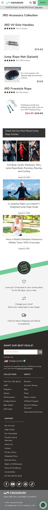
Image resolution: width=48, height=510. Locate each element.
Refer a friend (30, 397)
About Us (9, 444)
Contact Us (8, 357)
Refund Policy (10, 460)
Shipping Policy (11, 456)
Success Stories (31, 385)
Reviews (27, 382)
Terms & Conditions (13, 468)
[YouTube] (12, 484)
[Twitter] (19, 484)
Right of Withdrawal (13, 464)
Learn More (38, 7)
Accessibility (10, 472)
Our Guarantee (11, 434)
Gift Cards (8, 409)
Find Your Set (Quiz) (12, 382)
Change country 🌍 (17, 361)
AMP (6, 385)
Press (26, 393)
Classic (7, 393)
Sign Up (39, 352)
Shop (43, 3)
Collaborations (10, 401)
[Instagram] (25, 484)
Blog (26, 389)
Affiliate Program (31, 401)
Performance (9, 397)
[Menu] (2, 2)
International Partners (33, 412)
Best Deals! (8, 405)
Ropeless (7, 389)
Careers (8, 448)
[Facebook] (6, 484)
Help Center (10, 430)
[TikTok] (31, 484)
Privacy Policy (10, 452)
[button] (43, 505)
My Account (10, 426)
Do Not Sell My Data (13, 476)
